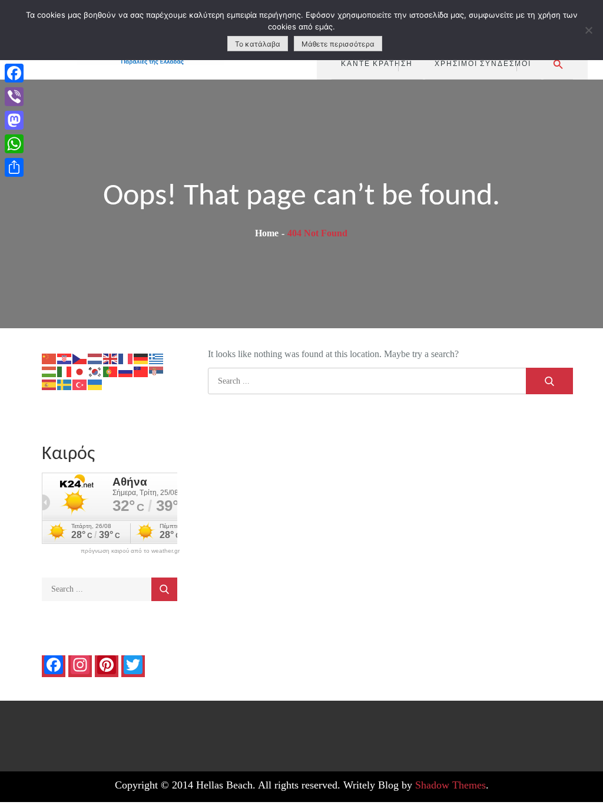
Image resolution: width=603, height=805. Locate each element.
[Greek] (156, 358)
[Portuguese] (110, 371)
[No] (588, 30)
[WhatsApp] (14, 144)
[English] (110, 358)
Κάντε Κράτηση (377, 63)
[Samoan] (141, 371)
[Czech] (80, 358)
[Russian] (126, 371)
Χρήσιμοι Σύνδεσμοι (483, 63)
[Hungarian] (49, 371)
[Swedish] (64, 384)
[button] (558, 65)
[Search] (549, 381)
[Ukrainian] (95, 384)
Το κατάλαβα (257, 43)
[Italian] (64, 371)
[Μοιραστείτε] (14, 167)
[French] (126, 358)
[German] (141, 358)
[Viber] (14, 96)
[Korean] (95, 371)
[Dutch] (95, 358)
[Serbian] (156, 371)
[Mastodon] (14, 120)
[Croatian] (64, 358)
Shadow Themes (450, 785)
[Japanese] (80, 371)
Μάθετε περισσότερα (338, 43)
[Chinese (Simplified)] (49, 358)
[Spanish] (49, 384)
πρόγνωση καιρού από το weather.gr (130, 551)
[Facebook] (14, 73)
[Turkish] (80, 384)
